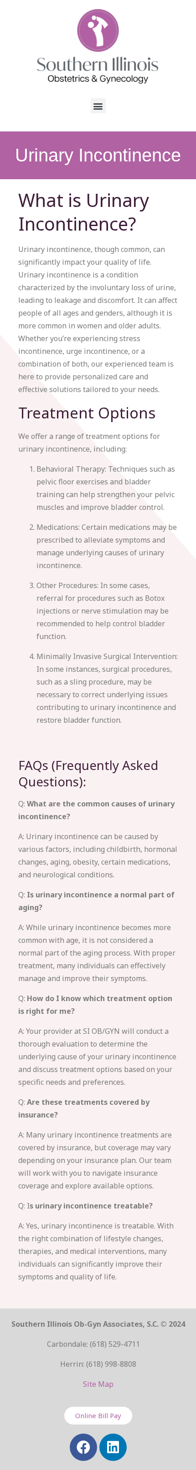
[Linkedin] (113, 1447)
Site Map (98, 1384)
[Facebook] (83, 1447)
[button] (98, 105)
